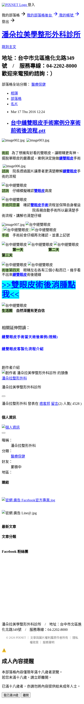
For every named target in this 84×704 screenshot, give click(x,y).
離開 (26, 695)
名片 (14, 104)
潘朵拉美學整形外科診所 (41, 34)
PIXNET (21, 637)
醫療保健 (38, 84)
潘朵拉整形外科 (14, 378)
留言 (54, 403)
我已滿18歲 (11, 695)
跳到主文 (9, 47)
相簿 (14, 93)
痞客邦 (44, 403)
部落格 (16, 99)
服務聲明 (48, 642)
